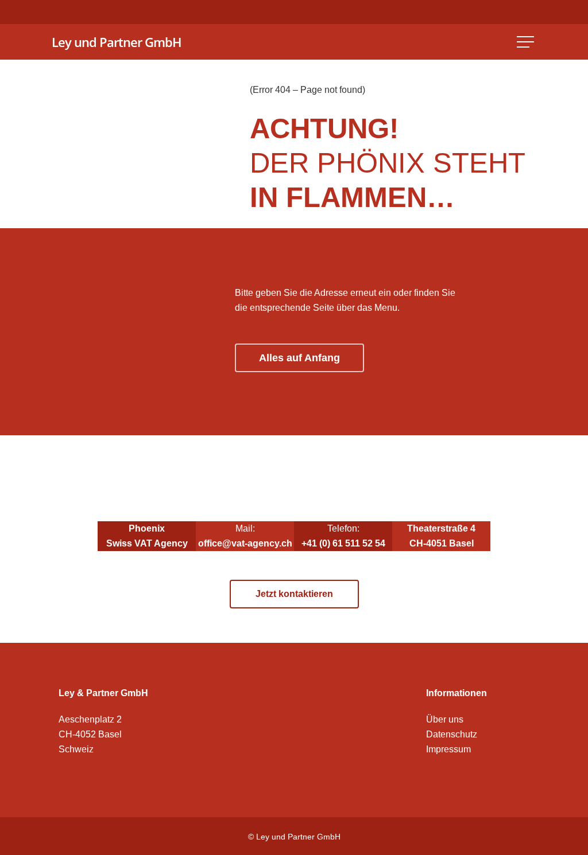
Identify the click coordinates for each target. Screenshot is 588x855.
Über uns (444, 719)
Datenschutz (451, 734)
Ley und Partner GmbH (116, 42)
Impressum (448, 749)
